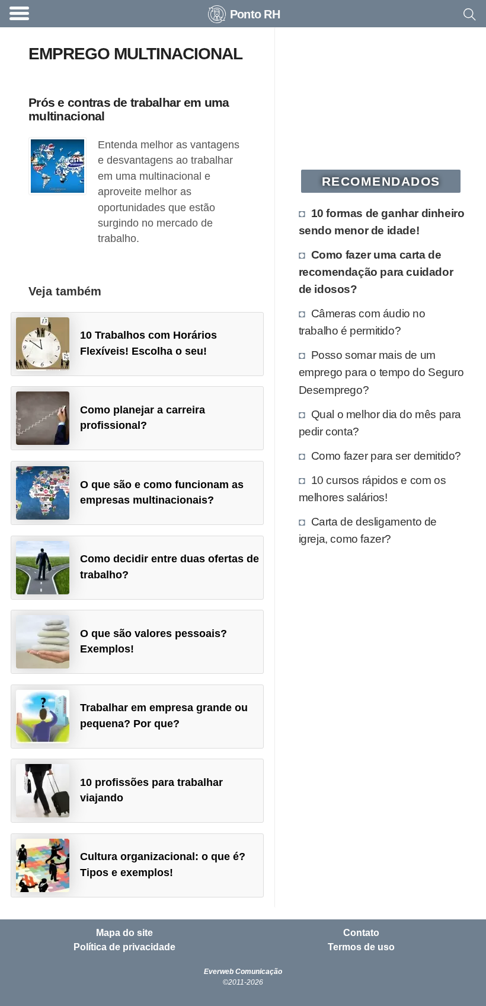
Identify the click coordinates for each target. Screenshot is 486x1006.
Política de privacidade (124, 947)
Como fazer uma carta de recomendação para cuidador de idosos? (376, 271)
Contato (361, 933)
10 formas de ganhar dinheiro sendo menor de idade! (382, 221)
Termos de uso (361, 947)
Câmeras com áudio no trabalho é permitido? (362, 322)
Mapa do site (124, 933)
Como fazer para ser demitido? (386, 455)
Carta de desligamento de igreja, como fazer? (368, 530)
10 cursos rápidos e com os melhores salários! (372, 488)
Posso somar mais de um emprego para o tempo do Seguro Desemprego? (381, 372)
